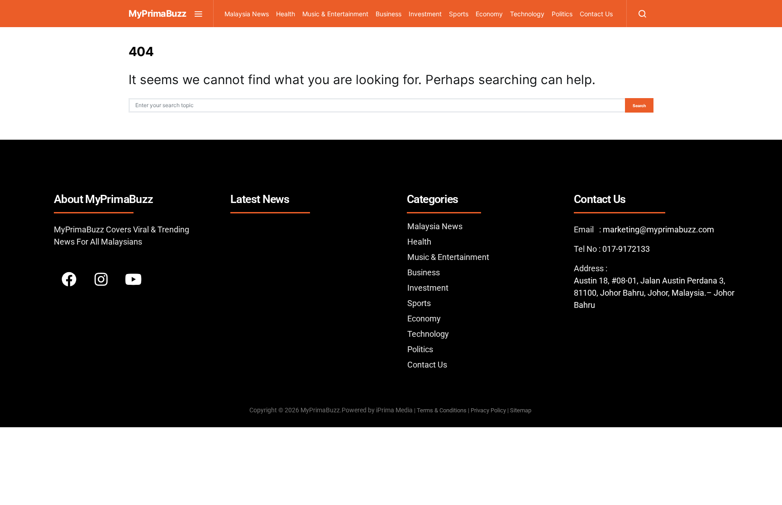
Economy (489, 14)
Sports (458, 14)
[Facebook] (69, 279)
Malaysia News (246, 14)
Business (388, 14)
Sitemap (521, 410)
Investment (425, 14)
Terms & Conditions (442, 410)
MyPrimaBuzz (157, 13)
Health (285, 14)
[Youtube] (133, 279)
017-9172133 (626, 249)
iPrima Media (394, 410)
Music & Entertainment (335, 14)
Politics (562, 14)
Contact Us (596, 14)
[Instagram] (101, 279)
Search (639, 105)
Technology (527, 14)
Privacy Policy (488, 410)
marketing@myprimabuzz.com (658, 229)
